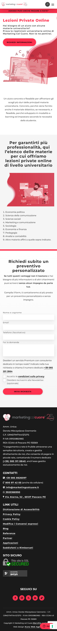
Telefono (14, 332)
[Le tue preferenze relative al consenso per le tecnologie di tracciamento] (52, 626)
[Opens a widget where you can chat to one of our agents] (47, 626)
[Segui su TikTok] (41, 598)
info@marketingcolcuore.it (22, 487)
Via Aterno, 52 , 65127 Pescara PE (25, 497)
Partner (7, 538)
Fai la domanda (11, 342)
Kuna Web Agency (34, 627)
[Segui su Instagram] (22, 598)
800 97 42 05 (13, 482)
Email (6, 322)
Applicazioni (10, 543)
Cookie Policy (11, 519)
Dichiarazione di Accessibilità (21, 509)
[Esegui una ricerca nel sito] (47, 4)
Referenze (9, 533)
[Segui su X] (28, 598)
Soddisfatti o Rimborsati (18, 547)
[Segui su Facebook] (15, 598)
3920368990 (12, 492)
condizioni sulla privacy (31, 376)
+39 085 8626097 (16, 478)
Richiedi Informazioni (19, 42)
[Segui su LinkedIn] (35, 598)
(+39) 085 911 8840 (14, 461)
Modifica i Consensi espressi (20, 524)
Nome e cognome (12, 312)
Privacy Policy (12, 514)
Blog (5, 528)
